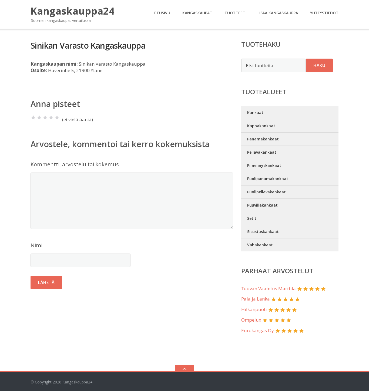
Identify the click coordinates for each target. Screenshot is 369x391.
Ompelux (251, 320)
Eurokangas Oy (257, 330)
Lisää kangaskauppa (277, 12)
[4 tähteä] (51, 117)
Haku (319, 65)
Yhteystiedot (324, 12)
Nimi (36, 245)
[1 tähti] (33, 117)
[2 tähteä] (39, 117)
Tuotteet (234, 12)
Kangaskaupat (197, 12)
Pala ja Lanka (255, 299)
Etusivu (162, 12)
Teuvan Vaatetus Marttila (268, 288)
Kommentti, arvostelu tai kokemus (75, 164)
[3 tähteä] (45, 117)
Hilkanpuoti (254, 309)
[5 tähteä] (57, 117)
